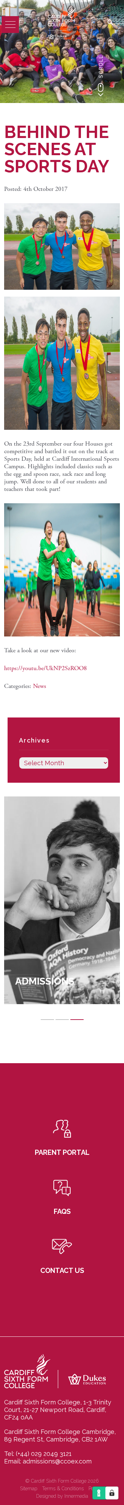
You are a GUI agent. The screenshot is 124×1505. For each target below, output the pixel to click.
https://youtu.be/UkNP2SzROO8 (45, 668)
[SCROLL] (100, 89)
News (39, 686)
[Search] (110, 23)
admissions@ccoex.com (57, 1461)
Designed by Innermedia (62, 1496)
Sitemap (28, 1488)
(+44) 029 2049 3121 (44, 1453)
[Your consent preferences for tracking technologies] (111, 1493)
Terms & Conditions (63, 1488)
